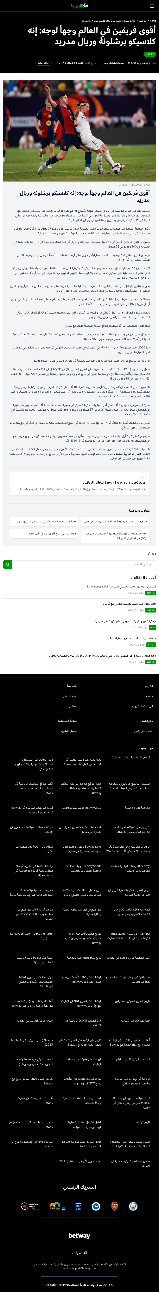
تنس (152, 627)
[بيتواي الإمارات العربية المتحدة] (79, 6)
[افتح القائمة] (152, 6)
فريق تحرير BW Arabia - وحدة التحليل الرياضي (126, 63)
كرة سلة (151, 644)
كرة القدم (143, 21)
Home (153, 21)
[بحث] (7, 564)
